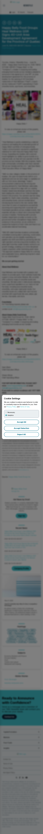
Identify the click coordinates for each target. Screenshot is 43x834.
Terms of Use (24, 407)
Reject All (21, 434)
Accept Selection (21, 428)
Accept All (21, 422)
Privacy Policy (12, 407)
